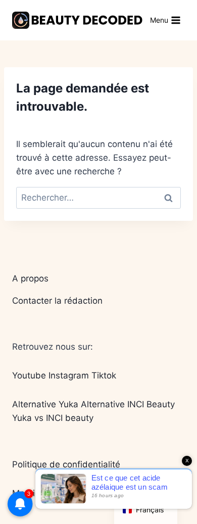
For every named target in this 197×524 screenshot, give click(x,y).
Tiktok (103, 375)
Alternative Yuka (45, 404)
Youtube (29, 375)
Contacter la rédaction (57, 301)
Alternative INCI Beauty (128, 404)
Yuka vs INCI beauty (52, 418)
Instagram (68, 375)
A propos (30, 278)
